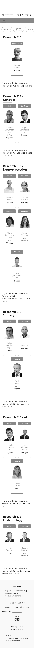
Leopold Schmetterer (24, 129)
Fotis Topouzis (9, 549)
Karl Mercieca (24, 344)
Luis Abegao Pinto (24, 447)
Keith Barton (17, 382)
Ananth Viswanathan (9, 129)
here (29, 85)
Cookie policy (17, 629)
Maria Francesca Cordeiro (9, 235)
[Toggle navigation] (3, 20)
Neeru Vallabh (24, 234)
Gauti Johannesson (17, 275)
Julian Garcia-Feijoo (9, 345)
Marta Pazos (17, 484)
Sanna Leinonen (17, 66)
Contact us (6, 611)
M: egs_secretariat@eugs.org (17, 607)
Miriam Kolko (9, 198)
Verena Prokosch (25, 198)
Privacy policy (17, 626)
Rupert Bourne (24, 549)
